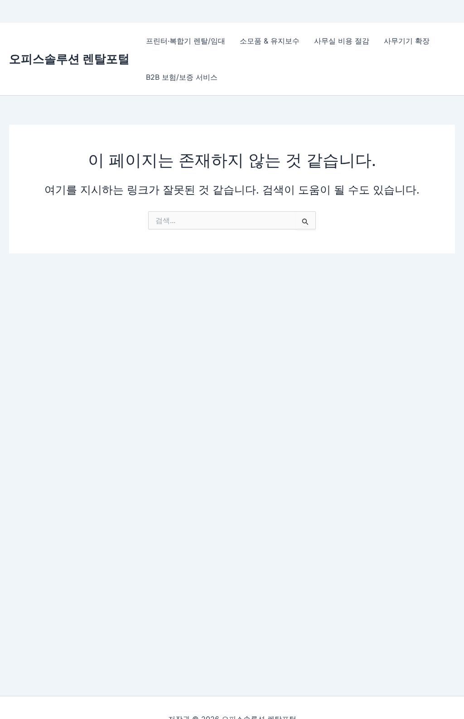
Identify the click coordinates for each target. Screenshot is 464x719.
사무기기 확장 (407, 40)
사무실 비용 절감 (341, 40)
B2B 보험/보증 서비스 (182, 77)
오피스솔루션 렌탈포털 (69, 59)
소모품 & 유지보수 (270, 40)
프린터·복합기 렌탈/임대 (185, 40)
